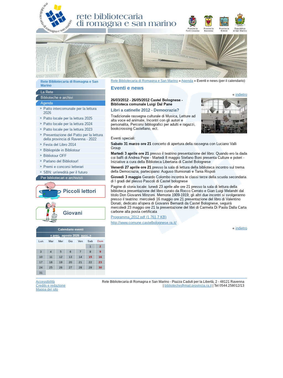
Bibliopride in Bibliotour (61, 150)
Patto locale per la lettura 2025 (67, 118)
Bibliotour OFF (55, 156)
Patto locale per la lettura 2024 (67, 124)
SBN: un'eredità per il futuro (65, 172)
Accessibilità (45, 282)
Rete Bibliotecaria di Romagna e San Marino (144, 80)
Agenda (187, 80)
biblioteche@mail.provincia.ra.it (188, 286)
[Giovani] (70, 211)
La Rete (47, 92)
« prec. (55, 235)
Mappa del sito (47, 289)
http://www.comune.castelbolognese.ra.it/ (144, 223)
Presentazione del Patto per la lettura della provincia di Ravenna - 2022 (73, 137)
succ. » (86, 235)
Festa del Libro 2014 (59, 145)
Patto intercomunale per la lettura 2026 (69, 111)
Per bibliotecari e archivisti (62, 178)
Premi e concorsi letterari (63, 167)
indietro (241, 94)
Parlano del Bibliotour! (60, 161)
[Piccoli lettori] (70, 191)
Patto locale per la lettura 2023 (67, 129)
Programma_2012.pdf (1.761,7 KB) (138, 217)
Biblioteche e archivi (57, 97)
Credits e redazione (50, 286)
